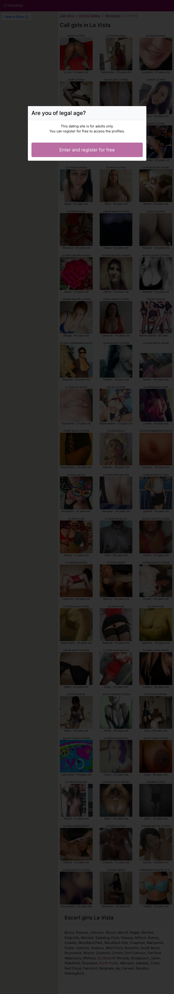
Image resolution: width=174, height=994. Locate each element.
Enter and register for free (87, 150)
